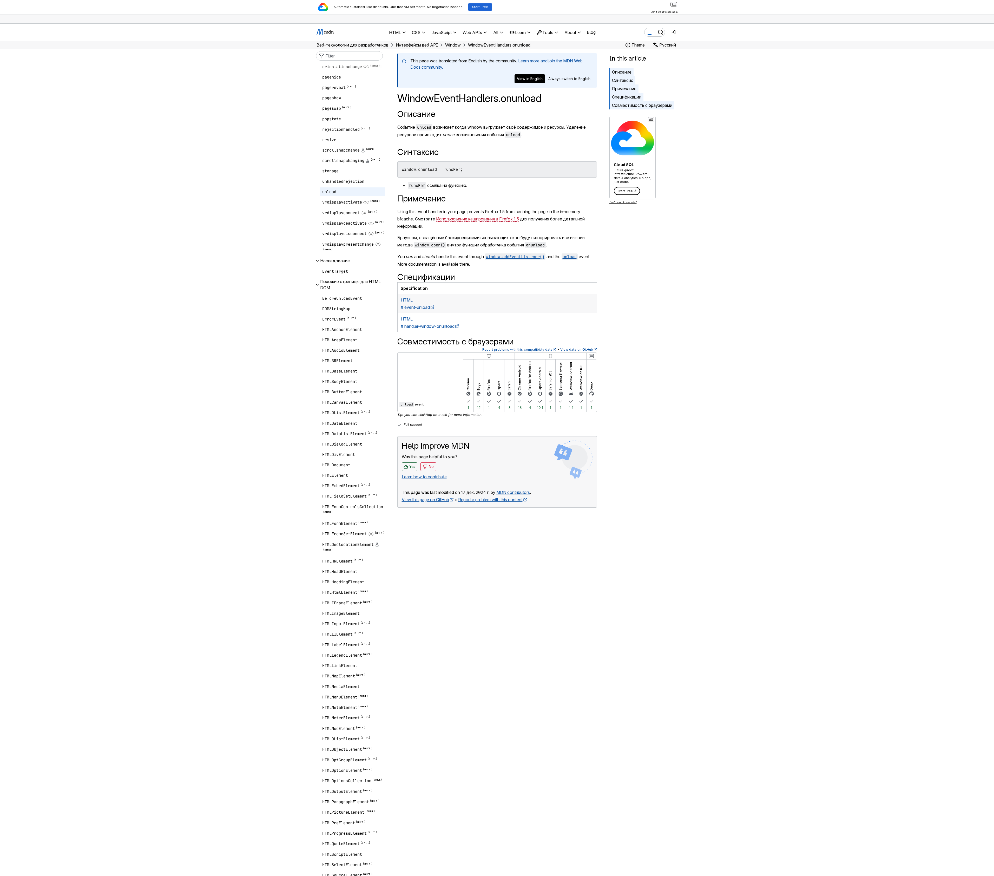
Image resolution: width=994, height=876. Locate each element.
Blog (591, 32)
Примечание (624, 88)
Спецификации (626, 97)
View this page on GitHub (425, 499)
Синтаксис (622, 80)
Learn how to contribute (424, 476)
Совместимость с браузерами (642, 105)
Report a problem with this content (490, 499)
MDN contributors (513, 492)
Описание (416, 114)
